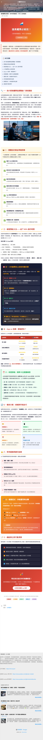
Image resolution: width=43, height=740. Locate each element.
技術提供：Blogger (22, 729)
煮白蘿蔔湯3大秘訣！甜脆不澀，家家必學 (10, 701)
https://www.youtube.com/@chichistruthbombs (24, 679)
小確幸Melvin (21, 2)
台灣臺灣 (9, 607)
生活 (5, 605)
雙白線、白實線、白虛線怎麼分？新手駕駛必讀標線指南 (13, 714)
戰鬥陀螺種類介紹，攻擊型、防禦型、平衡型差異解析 (13, 687)
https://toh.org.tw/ (10, 668)
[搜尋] (41, 2)
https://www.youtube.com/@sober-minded (23, 674)
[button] (41, 14)
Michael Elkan (24, 732)
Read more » (38, 697)
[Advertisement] (21, 643)
